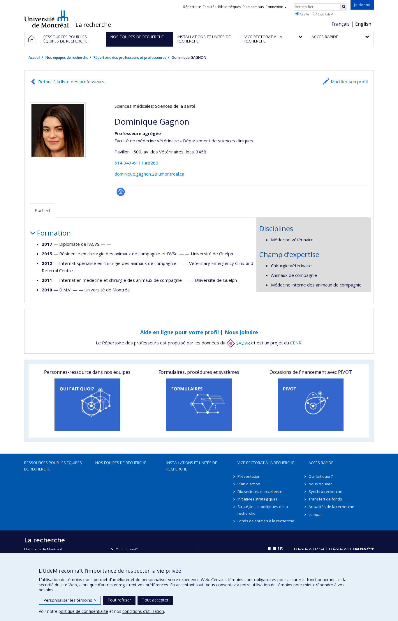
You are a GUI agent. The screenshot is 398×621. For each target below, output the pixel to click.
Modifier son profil (349, 81)
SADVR (242, 343)
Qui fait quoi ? (321, 476)
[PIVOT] (311, 404)
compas (316, 514)
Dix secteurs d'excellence (259, 491)
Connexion (274, 6)
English (363, 24)
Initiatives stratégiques (257, 499)
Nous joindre (241, 332)
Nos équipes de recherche (66, 57)
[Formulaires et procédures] (199, 404)
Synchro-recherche (325, 491)
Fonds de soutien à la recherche (265, 520)
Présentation (248, 476)
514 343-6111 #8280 (136, 163)
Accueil (34, 57)
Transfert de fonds (325, 499)
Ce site (304, 14)
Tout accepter (155, 600)
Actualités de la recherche (331, 506)
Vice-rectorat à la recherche (265, 462)
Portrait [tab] (42, 210)
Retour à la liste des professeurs (71, 81)
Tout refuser (119, 600)
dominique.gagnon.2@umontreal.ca (149, 174)
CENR (296, 343)
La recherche (93, 25)
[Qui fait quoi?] (87, 404)
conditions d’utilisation (143, 611)
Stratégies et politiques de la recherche (262, 510)
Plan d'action (248, 483)
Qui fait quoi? (127, 549)
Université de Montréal (46, 19)
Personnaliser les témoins (69, 600)
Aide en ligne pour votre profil (179, 332)
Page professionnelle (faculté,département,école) (120, 191)
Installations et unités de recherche (191, 466)
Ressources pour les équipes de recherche (53, 466)
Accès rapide (321, 462)
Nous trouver (320, 483)
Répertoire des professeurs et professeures (130, 57)
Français (341, 24)
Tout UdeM (325, 14)
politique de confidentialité (83, 611)
